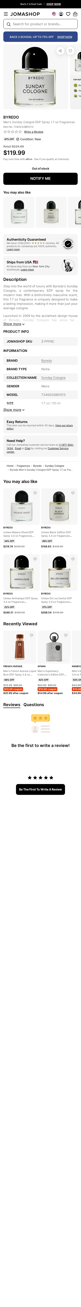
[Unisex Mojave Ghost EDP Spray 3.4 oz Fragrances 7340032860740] (35, 493)
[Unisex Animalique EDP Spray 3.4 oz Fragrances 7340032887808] (35, 559)
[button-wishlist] (68, 13)
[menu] (5, 13)
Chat (27, 448)
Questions (33, 704)
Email (18, 448)
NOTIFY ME (40, 178)
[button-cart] (75, 13)
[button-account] (61, 13)
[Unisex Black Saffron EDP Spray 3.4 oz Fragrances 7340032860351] (73, 493)
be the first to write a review (40, 789)
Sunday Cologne (54, 465)
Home (10, 465)
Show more (12, 324)
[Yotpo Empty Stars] (12, 132)
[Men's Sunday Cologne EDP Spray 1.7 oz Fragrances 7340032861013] (70, 51)
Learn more (13, 249)
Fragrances (23, 465)
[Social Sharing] (60, 51)
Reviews (11, 704)
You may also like (17, 192)
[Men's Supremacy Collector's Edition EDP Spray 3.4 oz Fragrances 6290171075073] (66, 635)
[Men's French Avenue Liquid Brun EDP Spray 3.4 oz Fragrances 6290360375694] (31, 635)
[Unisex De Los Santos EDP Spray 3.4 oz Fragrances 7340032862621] (73, 559)
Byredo (37, 465)
